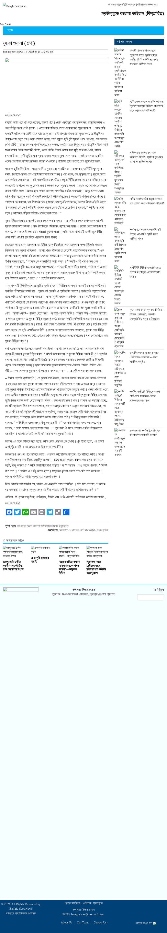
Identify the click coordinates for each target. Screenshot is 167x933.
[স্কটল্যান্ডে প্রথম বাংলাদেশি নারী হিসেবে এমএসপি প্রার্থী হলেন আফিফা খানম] (120, 245)
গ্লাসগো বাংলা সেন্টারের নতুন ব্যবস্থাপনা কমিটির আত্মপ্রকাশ (96, 567)
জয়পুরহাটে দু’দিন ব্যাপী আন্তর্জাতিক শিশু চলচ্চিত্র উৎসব (13, 565)
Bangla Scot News (21, 908)
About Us (66, 922)
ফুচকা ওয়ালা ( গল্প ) (19, 43)
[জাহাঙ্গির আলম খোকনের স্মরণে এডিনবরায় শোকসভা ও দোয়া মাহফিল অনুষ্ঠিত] (120, 368)
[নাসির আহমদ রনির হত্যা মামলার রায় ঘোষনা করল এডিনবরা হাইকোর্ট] (120, 211)
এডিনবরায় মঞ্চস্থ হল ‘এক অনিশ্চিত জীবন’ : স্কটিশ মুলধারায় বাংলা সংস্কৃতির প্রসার (146, 157)
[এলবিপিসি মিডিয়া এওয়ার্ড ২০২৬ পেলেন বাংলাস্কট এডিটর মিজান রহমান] (120, 285)
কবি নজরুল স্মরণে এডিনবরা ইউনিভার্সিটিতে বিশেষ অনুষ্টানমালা (43, 526)
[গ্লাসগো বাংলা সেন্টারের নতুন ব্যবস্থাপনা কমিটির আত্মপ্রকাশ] (97, 552)
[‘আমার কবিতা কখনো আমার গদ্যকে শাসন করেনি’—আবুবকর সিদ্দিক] (69, 552)
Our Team (83, 922)
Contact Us (100, 922)
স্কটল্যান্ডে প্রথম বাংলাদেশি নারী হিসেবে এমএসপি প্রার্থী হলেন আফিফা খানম (145, 234)
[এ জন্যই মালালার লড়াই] (42, 550)
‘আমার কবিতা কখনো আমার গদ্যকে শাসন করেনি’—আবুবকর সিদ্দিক (69, 567)
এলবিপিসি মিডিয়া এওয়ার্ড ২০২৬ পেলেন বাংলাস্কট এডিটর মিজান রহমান (145, 272)
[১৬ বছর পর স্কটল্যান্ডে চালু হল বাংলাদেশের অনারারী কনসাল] (120, 442)
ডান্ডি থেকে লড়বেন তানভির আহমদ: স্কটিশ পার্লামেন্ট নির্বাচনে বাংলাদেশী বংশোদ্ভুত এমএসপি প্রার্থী (147, 106)
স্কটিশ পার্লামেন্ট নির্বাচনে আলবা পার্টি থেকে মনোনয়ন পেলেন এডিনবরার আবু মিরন (145, 396)
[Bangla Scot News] (14, 6)
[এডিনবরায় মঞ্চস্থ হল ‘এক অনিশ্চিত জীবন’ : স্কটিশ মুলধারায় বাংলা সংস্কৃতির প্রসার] (120, 172)
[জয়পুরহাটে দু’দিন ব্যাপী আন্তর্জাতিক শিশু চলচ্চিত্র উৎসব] (14, 552)
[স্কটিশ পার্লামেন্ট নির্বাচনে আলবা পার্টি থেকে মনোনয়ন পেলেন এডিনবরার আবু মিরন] (120, 407)
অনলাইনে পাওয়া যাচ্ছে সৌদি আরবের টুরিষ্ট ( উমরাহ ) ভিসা (83, 530)
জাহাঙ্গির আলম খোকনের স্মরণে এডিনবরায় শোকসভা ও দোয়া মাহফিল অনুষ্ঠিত (144, 357)
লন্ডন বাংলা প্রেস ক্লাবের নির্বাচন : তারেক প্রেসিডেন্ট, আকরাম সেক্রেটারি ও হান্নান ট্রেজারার (146, 314)
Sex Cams (5, 24)
